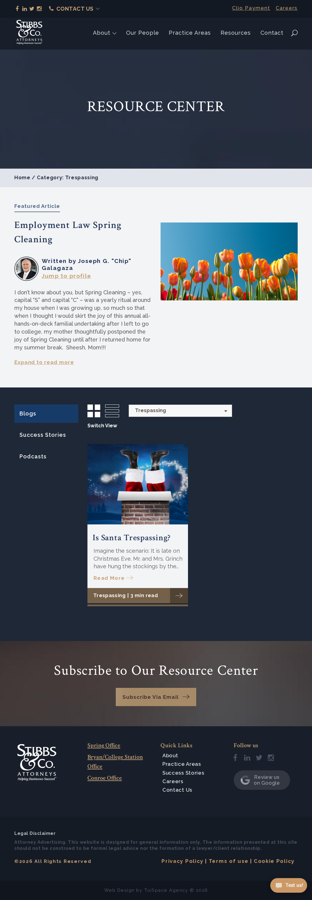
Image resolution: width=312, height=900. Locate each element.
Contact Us (75, 8)
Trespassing (109, 595)
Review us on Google (267, 780)
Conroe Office (104, 778)
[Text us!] (288, 887)
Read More (109, 578)
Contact (272, 33)
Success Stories (43, 435)
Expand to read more (44, 362)
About (101, 33)
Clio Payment (251, 8)
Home (22, 177)
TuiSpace (156, 890)
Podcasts (33, 456)
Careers (287, 8)
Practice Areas (190, 33)
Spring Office (103, 745)
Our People (142, 33)
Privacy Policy (182, 861)
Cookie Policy (274, 861)
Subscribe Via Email (150, 697)
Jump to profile (66, 275)
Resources (236, 33)
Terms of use (229, 861)
